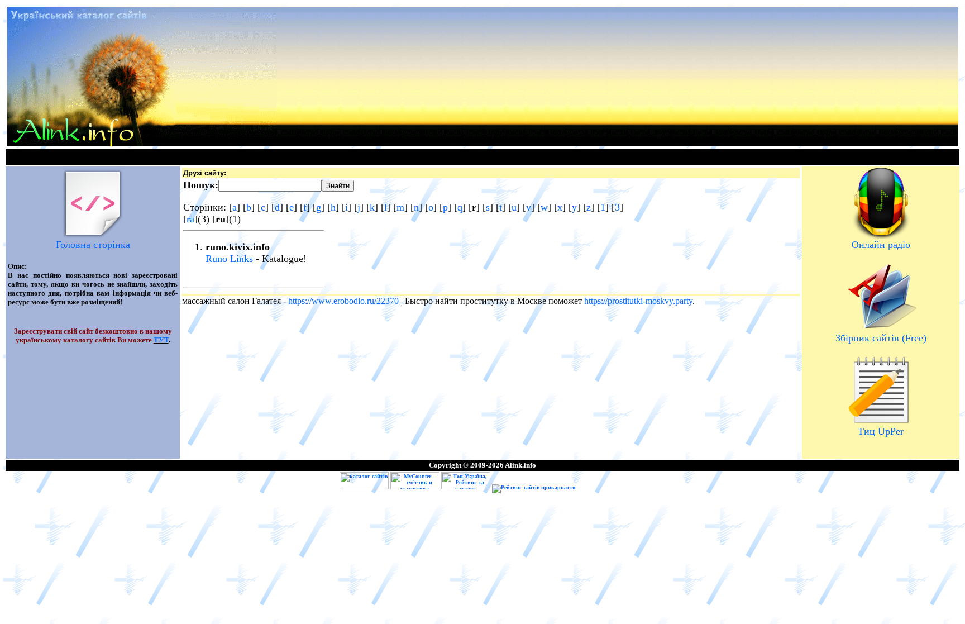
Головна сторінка (93, 244)
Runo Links (229, 258)
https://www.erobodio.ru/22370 (343, 301)
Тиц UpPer (881, 431)
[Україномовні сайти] (365, 487)
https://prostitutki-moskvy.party (638, 301)
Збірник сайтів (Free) (880, 338)
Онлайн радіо (881, 244)
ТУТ (161, 340)
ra (190, 219)
